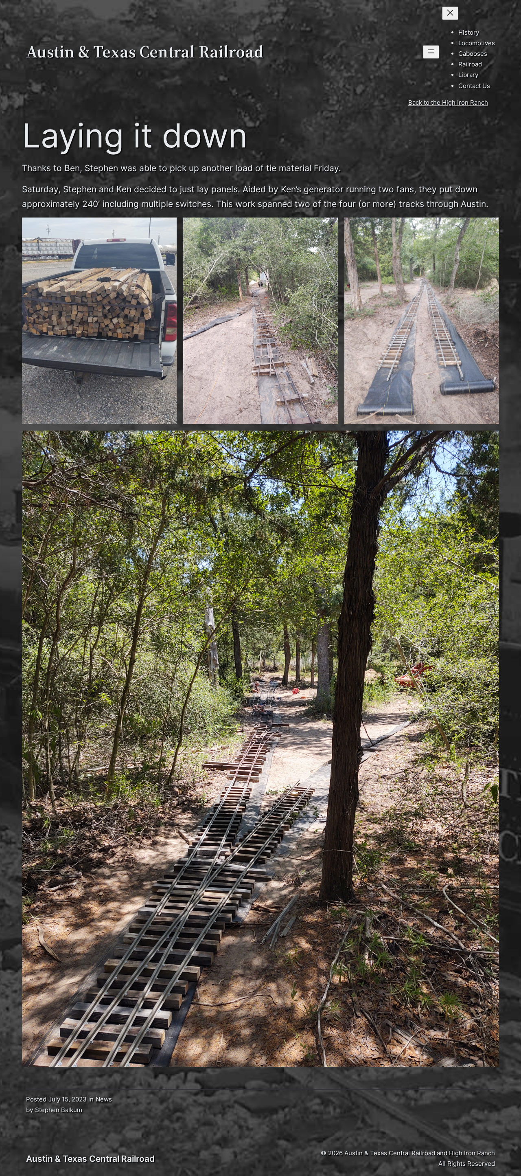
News (104, 1099)
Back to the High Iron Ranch (448, 102)
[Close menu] (450, 13)
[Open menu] (431, 52)
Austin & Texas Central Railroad (145, 51)
